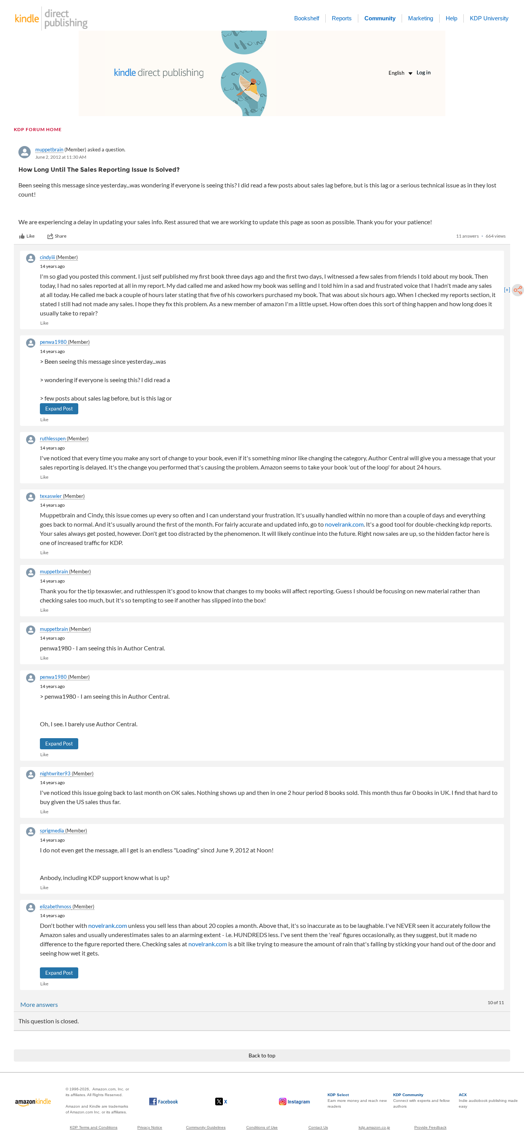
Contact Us (318, 1127)
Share (60, 236)
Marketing (420, 18)
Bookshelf (306, 18)
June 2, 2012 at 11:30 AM (60, 157)
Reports (342, 18)
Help (451, 18)
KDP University (489, 18)
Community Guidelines (206, 1127)
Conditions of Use (262, 1127)
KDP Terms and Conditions (93, 1127)
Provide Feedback (430, 1127)
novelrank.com (344, 524)
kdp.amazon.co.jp (374, 1127)
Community (379, 18)
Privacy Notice (149, 1127)
